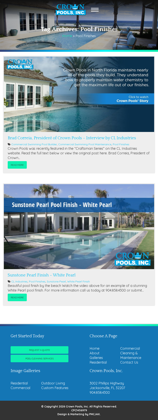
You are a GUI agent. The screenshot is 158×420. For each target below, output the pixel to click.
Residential (98, 362)
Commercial (130, 348)
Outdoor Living (53, 383)
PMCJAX (94, 414)
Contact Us (129, 362)
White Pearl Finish (78, 281)
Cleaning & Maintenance (130, 355)
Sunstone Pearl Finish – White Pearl (42, 275)
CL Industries (19, 281)
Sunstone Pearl (56, 281)
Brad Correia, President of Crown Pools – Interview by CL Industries (72, 138)
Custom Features (54, 388)
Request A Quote (39, 350)
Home (67, 36)
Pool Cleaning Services (39, 358)
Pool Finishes (121, 144)
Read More (17, 164)
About (94, 353)
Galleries (96, 357)
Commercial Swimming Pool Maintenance (84, 144)
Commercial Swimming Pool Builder (34, 144)
